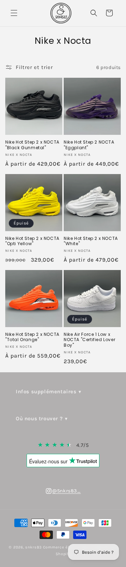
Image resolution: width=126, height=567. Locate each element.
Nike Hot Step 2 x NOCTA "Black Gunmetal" (32, 144)
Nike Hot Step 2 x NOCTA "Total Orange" (32, 337)
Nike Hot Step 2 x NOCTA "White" (91, 241)
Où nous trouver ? (39, 418)
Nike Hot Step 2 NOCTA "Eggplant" (89, 144)
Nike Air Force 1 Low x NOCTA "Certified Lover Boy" (89, 340)
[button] (14, 13)
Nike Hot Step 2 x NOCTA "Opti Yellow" (32, 241)
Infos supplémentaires (46, 391)
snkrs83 (33, 547)
